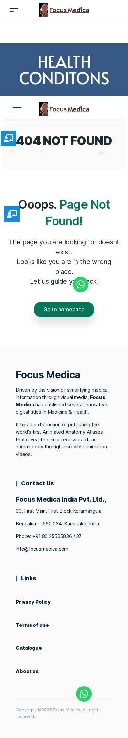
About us (27, 671)
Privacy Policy (33, 602)
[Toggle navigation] (13, 10)
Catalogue (29, 648)
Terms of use (32, 625)
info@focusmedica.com (42, 549)
